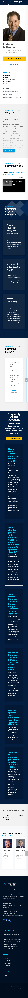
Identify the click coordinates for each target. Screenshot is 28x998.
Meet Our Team (8, 961)
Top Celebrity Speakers (10, 944)
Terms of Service (14, 994)
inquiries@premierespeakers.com (15, 915)
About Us (6, 958)
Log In (5, 975)
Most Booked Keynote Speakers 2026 (14, 937)
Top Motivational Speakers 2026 (12, 939)
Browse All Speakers (9, 948)
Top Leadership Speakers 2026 (12, 941)
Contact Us (7, 965)
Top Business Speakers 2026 (11, 934)
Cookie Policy (18, 992)
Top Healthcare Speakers (10, 946)
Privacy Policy (9, 992)
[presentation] (26, 380)
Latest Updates (8, 963)
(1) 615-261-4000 (12, 911)
